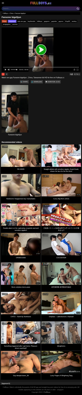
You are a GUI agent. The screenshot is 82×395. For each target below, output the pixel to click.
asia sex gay (22, 21)
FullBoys (5, 13)
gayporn (47, 21)
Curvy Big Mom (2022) (61, 199)
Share (25, 82)
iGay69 (67, 21)
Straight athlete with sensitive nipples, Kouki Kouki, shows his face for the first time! (61, 170)
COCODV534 (61, 258)
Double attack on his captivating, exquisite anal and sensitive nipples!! (21, 229)
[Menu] (3, 3)
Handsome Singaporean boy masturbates (20, 199)
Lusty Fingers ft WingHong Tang (61, 375)
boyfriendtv (31, 21)
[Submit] (78, 8)
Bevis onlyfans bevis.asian (21, 287)
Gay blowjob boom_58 (21, 375)
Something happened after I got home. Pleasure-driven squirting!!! (21, 347)
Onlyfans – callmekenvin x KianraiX (61, 316)
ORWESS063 (21, 258)
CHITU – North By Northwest (21, 316)
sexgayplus (6, 24)
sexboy (74, 21)
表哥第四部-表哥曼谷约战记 (61, 287)
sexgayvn (60, 389)
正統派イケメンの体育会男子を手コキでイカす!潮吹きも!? (61, 229)
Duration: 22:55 (53, 82)
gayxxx (61, 21)
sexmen (15, 24)
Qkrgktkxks (61, 346)
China (11, 13)
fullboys (39, 21)
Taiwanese (12, 21)
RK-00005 (20, 169)
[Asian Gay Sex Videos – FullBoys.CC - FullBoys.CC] (41, 3)
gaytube (54, 21)
